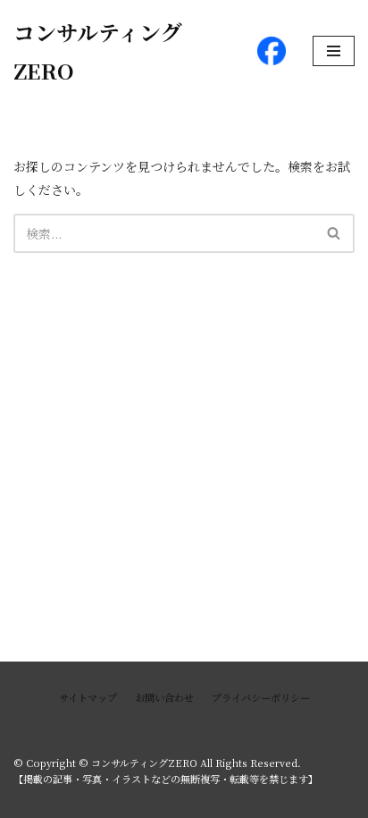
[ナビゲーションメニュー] (334, 51)
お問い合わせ (164, 697)
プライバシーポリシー (261, 697)
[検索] (334, 233)
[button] (333, 233)
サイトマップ (88, 697)
